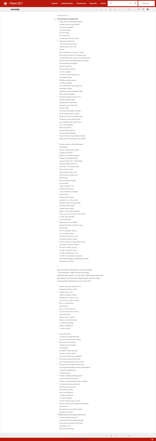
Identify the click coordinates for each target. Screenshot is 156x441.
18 (57, 266)
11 (57, 169)
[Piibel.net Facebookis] (140, 438)
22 (57, 303)
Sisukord (54, 3)
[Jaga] (139, 9)
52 (129, 9)
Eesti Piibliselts (83, 439)
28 (57, 383)
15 (57, 222)
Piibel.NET (16, 3)
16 (57, 241)
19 (57, 272)
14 (57, 205)
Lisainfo (103, 3)
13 (57, 194)
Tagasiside (93, 3)
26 (57, 364)
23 (57, 333)
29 (57, 403)
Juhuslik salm (81, 3)
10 (57, 155)
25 (57, 358)
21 (57, 291)
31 (57, 417)
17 (57, 247)
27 (57, 375)
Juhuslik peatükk (67, 3)
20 (57, 286)
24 (57, 341)
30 (57, 414)
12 (57, 180)
